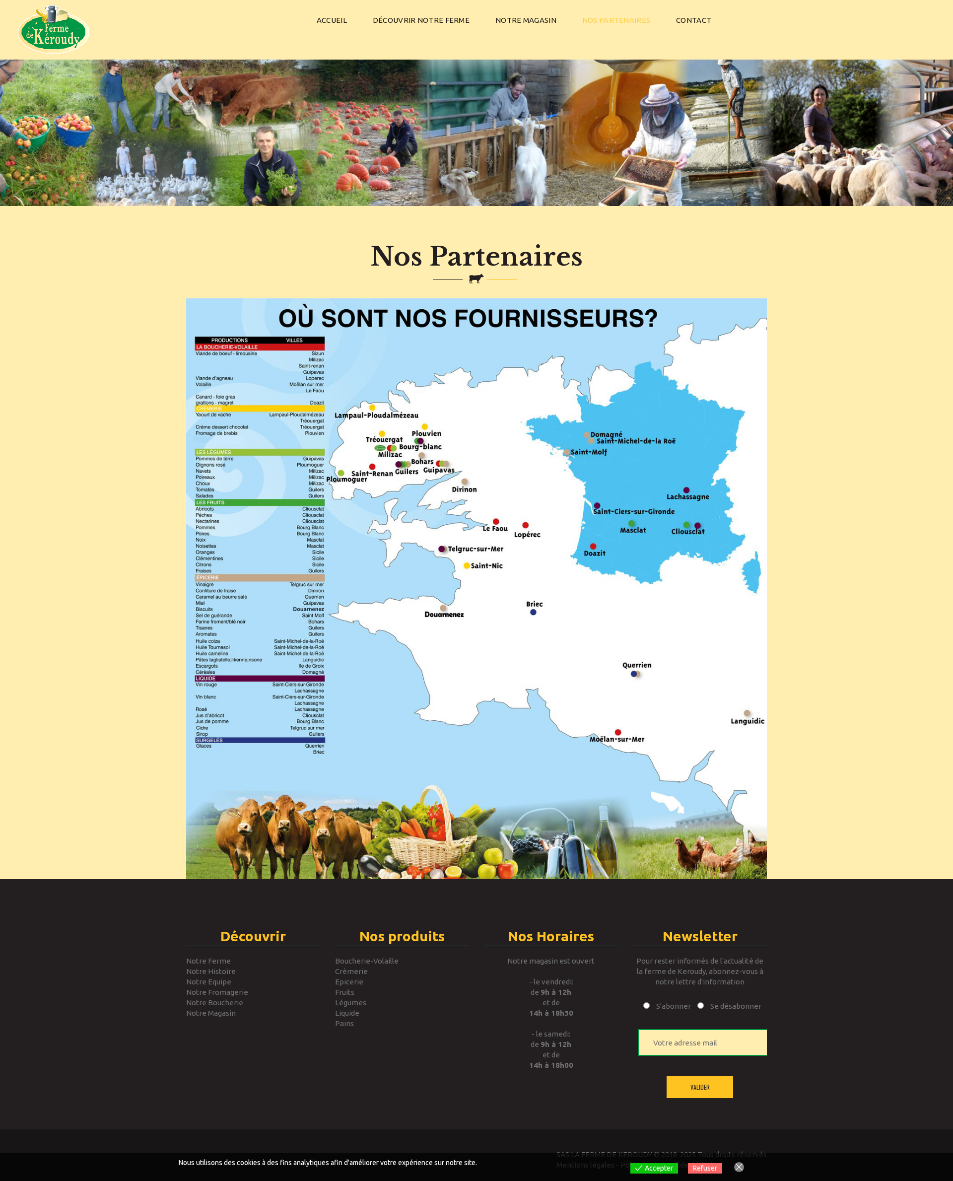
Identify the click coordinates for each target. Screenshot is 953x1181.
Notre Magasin (211, 1013)
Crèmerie (351, 971)
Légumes (350, 1002)
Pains (344, 1023)
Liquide (347, 1013)
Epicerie (349, 981)
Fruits (344, 992)
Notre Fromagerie (217, 992)
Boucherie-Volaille (367, 961)
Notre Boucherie (214, 1002)
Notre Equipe (208, 981)
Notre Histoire (211, 971)
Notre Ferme (208, 961)
